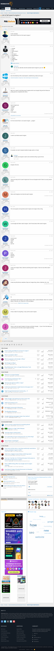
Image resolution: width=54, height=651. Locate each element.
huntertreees (5, 213)
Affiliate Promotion (20, 631)
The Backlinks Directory (11, 411)
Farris (6, 408)
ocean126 (51, 429)
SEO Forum (3, 629)
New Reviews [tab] (10, 499)
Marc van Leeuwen (8, 438)
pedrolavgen (5, 257)
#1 (52, 31)
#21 (52, 309)
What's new (13, 8)
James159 (5, 95)
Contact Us (36, 639)
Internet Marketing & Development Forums (22, 461)
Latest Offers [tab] (3, 499)
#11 (52, 162)
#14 (52, 206)
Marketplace (36, 641)
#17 (52, 250)
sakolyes (6, 392)
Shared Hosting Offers (21, 635)
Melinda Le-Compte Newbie (12, 374)
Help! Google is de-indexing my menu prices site (17, 398)
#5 (52, 102)
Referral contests (32, 474)
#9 (52, 147)
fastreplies (51, 387)
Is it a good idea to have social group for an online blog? (19, 436)
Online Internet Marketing (17, 433)
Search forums (9, 10)
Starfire (6, 388)
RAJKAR (19, 303)
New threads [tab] (10, 474)
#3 (52, 73)
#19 (52, 280)
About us (28, 649)
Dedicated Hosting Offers (22, 641)
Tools (30, 495)
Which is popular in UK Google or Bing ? (15, 359)
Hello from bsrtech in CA (11, 402)
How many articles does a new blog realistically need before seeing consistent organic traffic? (20, 449)
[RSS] (34, 649)
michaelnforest (5, 199)
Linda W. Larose (50, 359)
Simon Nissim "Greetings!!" (12, 440)
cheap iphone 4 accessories (16, 115)
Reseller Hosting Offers (21, 637)
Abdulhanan (50, 437)
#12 (52, 177)
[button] (17, 8)
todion (5, 80)
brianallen (6, 417)
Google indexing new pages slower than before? (17, 416)
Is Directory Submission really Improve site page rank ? (19, 387)
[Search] (52, 8)
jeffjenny (5, 140)
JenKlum (5, 243)
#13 (52, 192)
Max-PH (5, 125)
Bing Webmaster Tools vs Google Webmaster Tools (18, 367)
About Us (36, 633)
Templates (5, 479)
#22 (52, 324)
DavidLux (51, 441)
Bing (16, 360)
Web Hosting (3, 639)
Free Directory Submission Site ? (13, 379)
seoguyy (6, 451)
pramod (5, 301)
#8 (52, 133)
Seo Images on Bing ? (10, 363)
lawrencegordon (8, 425)
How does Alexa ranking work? (13, 432)
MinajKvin (5, 316)
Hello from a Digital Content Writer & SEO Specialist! (18, 454)
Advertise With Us (37, 637)
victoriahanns (7, 376)
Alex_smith (51, 363)
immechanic (50, 425)
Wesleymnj (5, 228)
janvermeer (5, 331)
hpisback (6, 429)
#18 (52, 265)
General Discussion (20, 425)
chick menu (7, 399)
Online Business (4, 631)
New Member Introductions (20, 376)
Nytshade (51, 433)
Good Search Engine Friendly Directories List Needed (18, 469)
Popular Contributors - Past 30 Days (37, 499)
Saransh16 (7, 461)
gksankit (51, 464)
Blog (35, 635)
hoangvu (3, 17)
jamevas (51, 375)
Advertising (29, 8)
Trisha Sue (51, 355)
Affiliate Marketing (4, 637)
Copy (29, 492)
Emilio (6, 433)
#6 (52, 118)
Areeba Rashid (7, 455)
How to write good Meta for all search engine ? (17, 351)
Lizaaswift (5, 184)
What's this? (50, 495)
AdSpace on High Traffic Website (16, 428)
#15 (52, 221)
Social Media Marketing (21, 408)
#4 (52, 88)
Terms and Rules (22, 649)
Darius (51, 391)
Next (6, 29)
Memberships (22, 8)
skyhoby (5, 287)
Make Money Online (5, 641)
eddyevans (51, 404)
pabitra (6, 466)
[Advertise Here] (21, 588)
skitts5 (5, 155)
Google (19, 417)
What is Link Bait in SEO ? (11, 355)
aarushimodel (7, 470)
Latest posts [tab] (3, 474)
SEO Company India (24, 303)
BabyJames (7, 442)
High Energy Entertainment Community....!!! (16, 391)
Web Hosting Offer (20, 633)
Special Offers (36, 8)
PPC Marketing (4, 635)
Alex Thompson (50, 351)
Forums (7, 8)
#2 (52, 46)
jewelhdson (5, 272)
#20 (52, 294)
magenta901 (50, 383)
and (15, 63)
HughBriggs (50, 458)
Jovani (5, 53)
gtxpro (5, 169)
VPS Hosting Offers (20, 639)
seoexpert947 (5, 110)
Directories (16, 380)
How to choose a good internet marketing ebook (17, 424)
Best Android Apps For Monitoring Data (31, 77)
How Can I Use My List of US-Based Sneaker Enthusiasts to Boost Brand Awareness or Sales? (20, 458)
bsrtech (6, 404)
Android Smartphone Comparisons (17, 77)
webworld (16, 66)
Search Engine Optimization (18, 352)
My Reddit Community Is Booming (14, 407)
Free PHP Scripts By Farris (9, 476)
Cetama (6, 380)
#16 (52, 236)
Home (2, 8)
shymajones (7, 364)
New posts (3, 10)
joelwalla (51, 379)
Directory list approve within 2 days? (14, 383)
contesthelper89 (50, 418)
